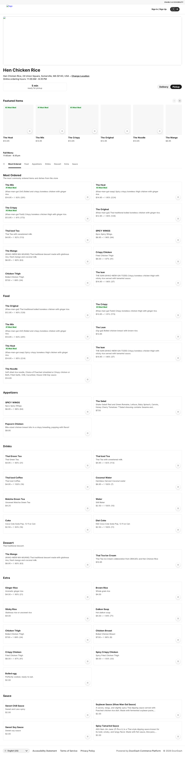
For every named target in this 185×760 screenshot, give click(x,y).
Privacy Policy (88, 750)
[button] (18, 124)
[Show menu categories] (4, 164)
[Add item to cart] (29, 131)
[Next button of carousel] (180, 101)
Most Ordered (14, 164)
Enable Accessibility (173, 2)
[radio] (163, 87)
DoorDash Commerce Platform (145, 750)
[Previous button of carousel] (174, 101)
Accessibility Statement (45, 750)
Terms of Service (68, 750)
